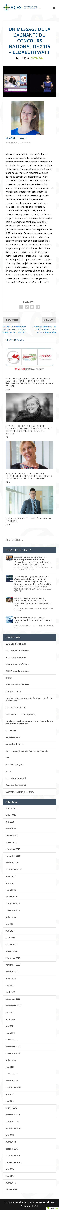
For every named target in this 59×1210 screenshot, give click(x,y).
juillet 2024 (11, 917)
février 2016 (11, 1189)
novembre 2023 (13, 964)
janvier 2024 (11, 951)
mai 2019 (10, 1101)
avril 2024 (10, 937)
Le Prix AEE (36, 589)
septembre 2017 (13, 1155)
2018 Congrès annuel (16, 644)
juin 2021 (10, 1026)
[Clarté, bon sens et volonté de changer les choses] (29, 500)
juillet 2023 (11, 978)
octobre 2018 (12, 1121)
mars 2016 (11, 1182)
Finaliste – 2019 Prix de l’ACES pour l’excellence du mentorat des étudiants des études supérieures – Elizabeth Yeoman (29, 430)
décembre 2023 (13, 958)
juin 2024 (10, 924)
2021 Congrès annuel (16, 657)
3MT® (34, 58)
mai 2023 (10, 985)
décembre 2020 (13, 1046)
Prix (41, 58)
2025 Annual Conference (17, 671)
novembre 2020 (13, 1053)
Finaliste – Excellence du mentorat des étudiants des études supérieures (29, 722)
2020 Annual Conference (17, 650)
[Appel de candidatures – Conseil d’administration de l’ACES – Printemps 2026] (9, 619)
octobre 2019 (12, 1080)
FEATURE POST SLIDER (34, 567)
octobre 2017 (12, 1148)
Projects (9, 771)
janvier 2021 (11, 1039)
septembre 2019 (13, 1087)
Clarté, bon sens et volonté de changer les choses (29, 519)
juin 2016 (10, 1169)
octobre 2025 (12, 862)
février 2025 (11, 896)
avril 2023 (10, 992)
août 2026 (10, 808)
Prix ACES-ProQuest (28, 569)
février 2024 (11, 944)
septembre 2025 (13, 869)
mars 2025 (11, 890)
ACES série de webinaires (17, 684)
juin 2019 (10, 1094)
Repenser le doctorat (16, 785)
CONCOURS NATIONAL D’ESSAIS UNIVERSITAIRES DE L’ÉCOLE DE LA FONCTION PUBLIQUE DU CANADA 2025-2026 (32, 602)
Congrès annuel (13, 691)
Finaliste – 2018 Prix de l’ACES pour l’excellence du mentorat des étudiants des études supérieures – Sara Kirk (29, 476)
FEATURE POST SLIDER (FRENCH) (21, 714)
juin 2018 (10, 1135)
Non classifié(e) (13, 737)
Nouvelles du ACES (14, 744)
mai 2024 (10, 930)
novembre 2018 (13, 1114)
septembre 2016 (13, 1162)
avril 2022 (10, 1019)
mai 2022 (10, 1012)
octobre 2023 (12, 971)
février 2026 (11, 835)
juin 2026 (10, 822)
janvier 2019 (11, 1107)
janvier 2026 (11, 842)
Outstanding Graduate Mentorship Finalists (27, 751)
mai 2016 (10, 1176)
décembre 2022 (13, 999)
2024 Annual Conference (17, 664)
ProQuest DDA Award (16, 778)
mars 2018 (11, 1142)
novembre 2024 (13, 910)
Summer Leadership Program (20, 791)
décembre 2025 (13, 849)
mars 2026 (11, 828)
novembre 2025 (13, 856)
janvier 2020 (11, 1073)
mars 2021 (11, 1033)
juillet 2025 (11, 876)
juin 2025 (10, 883)
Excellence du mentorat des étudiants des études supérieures (29, 699)
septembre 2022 (13, 1005)
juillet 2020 (11, 1060)
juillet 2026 (11, 815)
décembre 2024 (13, 903)
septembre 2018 (13, 1128)
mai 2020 (10, 1067)
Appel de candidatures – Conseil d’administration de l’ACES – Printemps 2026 (32, 620)
